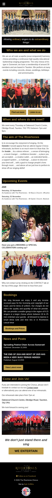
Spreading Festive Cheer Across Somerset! (24, 345)
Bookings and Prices (15, 329)
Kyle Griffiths (29, 484)
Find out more (18, 112)
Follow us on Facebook (27, 476)
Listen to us (35, 112)
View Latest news (13, 367)
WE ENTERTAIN (26, 451)
